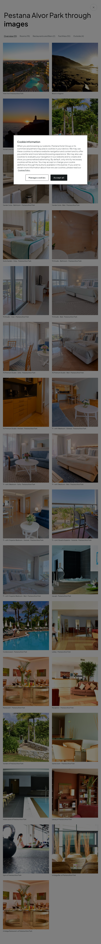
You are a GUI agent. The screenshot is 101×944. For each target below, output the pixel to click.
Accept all (59, 177)
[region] (50, 160)
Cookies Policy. (24, 170)
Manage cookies (37, 177)
